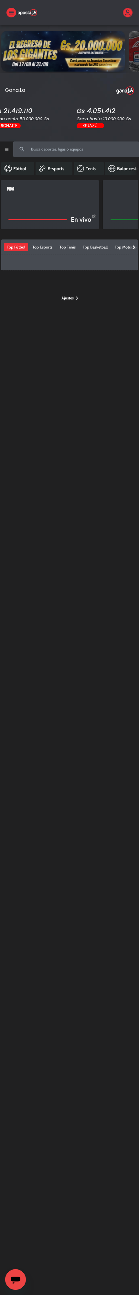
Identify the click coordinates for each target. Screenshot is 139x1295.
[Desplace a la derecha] (130, 205)
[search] (76, 149)
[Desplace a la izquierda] (6, 205)
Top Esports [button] (42, 247)
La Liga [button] (98, 262)
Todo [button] (11, 262)
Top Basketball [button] (95, 247)
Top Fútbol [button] (16, 247)
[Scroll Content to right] (134, 168)
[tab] (16, 247)
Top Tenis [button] (67, 247)
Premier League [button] (72, 262)
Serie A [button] (117, 262)
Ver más (69, 51)
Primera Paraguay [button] (37, 262)
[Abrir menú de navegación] (6, 149)
